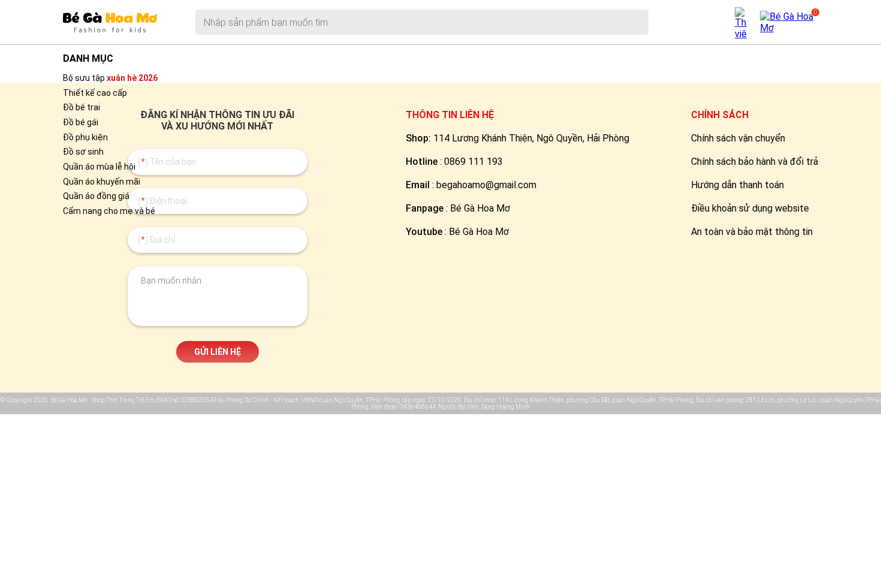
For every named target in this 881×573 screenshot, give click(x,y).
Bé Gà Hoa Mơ (480, 208)
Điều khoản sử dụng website (750, 208)
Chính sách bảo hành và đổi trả (754, 161)
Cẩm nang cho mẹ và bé (109, 211)
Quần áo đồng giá (96, 196)
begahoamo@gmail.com (486, 185)
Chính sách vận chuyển (738, 138)
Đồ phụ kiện (85, 137)
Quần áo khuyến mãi (101, 181)
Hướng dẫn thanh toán (737, 185)
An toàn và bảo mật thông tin (752, 231)
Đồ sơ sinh (83, 151)
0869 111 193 (473, 161)
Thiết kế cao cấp (95, 93)
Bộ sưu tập (110, 78)
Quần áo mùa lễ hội (99, 166)
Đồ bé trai (81, 107)
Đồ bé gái (80, 122)
